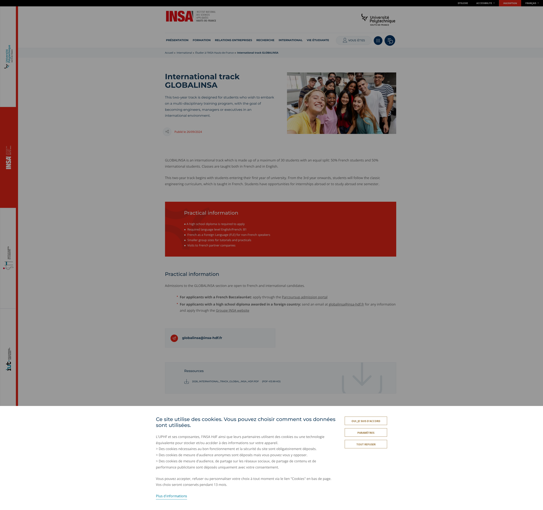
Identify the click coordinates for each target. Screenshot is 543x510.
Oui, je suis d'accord (365, 421)
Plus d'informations (171, 496)
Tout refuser (366, 444)
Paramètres (365, 433)
